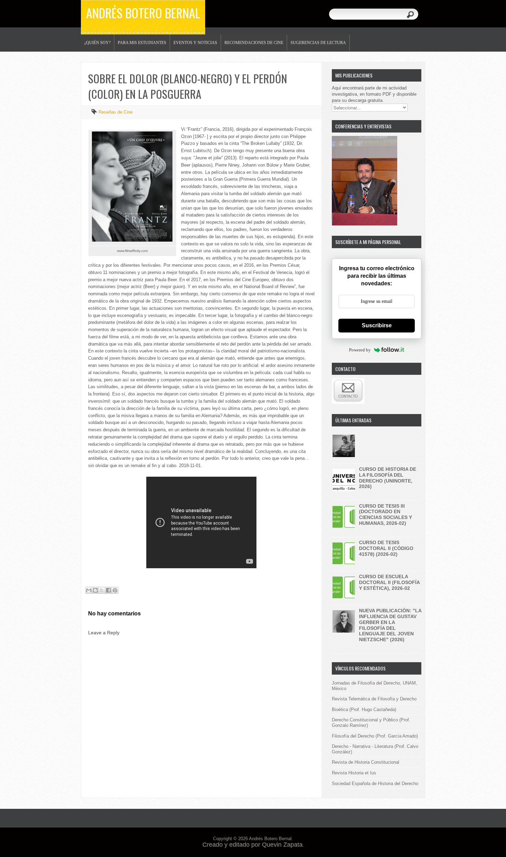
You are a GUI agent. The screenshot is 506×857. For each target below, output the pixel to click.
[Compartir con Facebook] (108, 590)
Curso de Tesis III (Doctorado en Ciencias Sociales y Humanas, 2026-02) (385, 514)
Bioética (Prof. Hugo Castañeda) (364, 709)
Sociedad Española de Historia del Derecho (375, 783)
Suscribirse (377, 325)
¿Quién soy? (97, 42)
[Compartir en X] (101, 590)
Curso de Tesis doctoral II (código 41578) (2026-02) (386, 548)
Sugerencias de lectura (318, 42)
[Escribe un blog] (95, 590)
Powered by (360, 349)
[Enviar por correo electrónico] (88, 590)
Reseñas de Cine (115, 112)
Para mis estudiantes (142, 42)
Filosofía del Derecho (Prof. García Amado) (375, 736)
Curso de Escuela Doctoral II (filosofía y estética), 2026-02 (389, 582)
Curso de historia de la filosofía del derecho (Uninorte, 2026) (387, 477)
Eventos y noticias (195, 42)
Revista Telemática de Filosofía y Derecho (374, 698)
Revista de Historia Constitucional (365, 762)
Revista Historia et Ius (354, 772)
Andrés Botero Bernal (143, 12)
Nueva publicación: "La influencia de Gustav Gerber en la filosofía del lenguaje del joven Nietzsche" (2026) (390, 625)
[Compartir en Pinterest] (115, 590)
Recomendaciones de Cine (253, 42)
